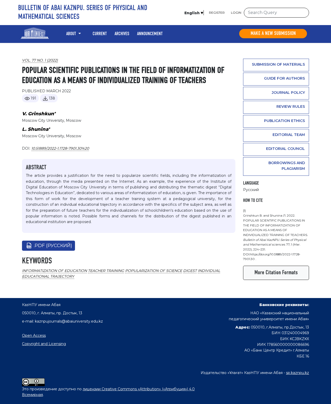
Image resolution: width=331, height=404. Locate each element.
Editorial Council (285, 148)
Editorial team (289, 134)
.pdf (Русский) (53, 245)
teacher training (106, 270)
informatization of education (54, 270)
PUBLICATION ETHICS (284, 120)
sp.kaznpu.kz (297, 372)
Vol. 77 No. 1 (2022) (40, 60)
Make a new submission (273, 33)
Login (236, 12)
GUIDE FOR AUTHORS (284, 78)
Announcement (150, 34)
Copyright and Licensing (44, 343)
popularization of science (153, 270)
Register (217, 12)
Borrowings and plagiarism (286, 166)
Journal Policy (288, 92)
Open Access (34, 335)
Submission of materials (278, 64)
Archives (122, 34)
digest (190, 270)
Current (100, 34)
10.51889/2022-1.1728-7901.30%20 (60, 148)
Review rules (290, 106)
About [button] (71, 34)
